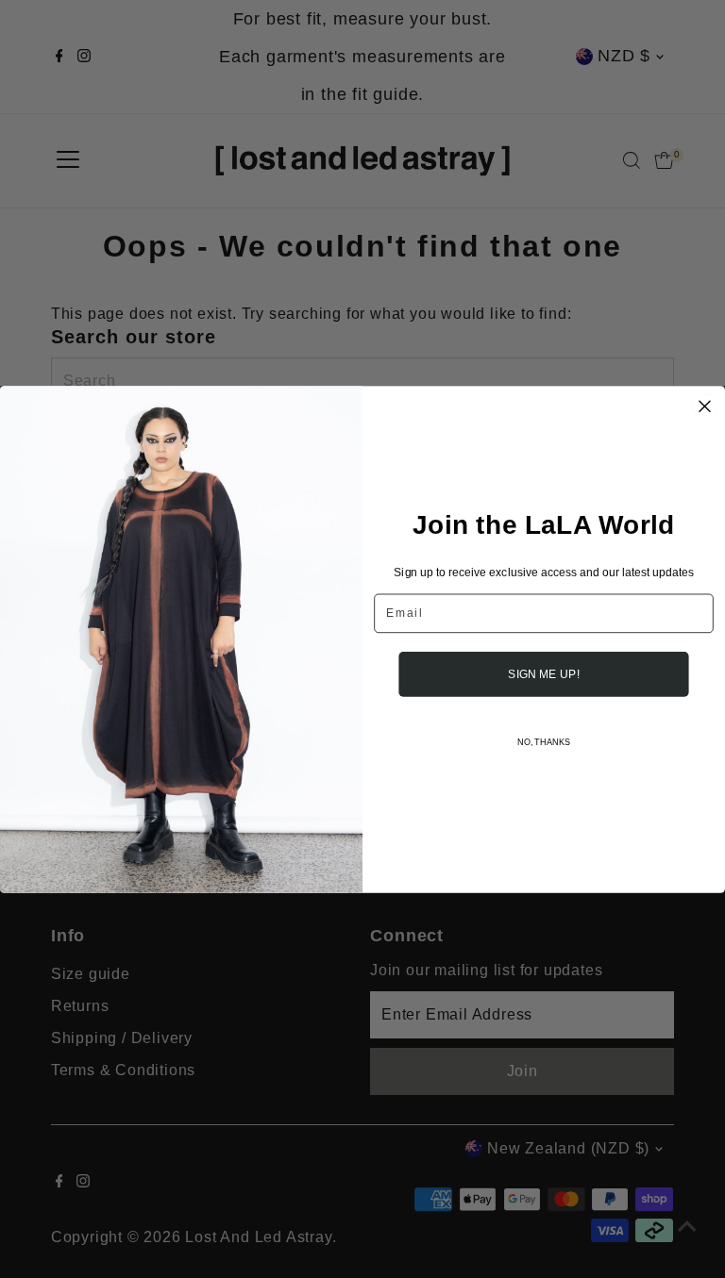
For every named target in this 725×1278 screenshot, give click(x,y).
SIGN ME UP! (543, 673)
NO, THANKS (543, 742)
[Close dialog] (705, 405)
